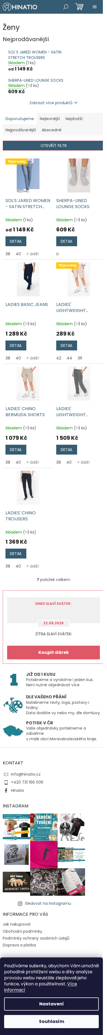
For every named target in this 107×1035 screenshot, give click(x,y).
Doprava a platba (19, 945)
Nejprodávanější (20, 130)
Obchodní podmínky (22, 931)
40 (18, 254)
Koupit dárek (53, 652)
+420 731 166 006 (27, 782)
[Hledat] (65, 6)
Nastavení (51, 1004)
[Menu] (94, 6)
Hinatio (17, 790)
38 (7, 254)
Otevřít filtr (54, 145)
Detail (16, 241)
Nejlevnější (50, 118)
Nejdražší (74, 118)
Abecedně (51, 130)
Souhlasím (51, 1021)
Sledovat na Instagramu (48, 903)
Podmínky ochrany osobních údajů (36, 938)
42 (58, 358)
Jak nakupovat (17, 924)
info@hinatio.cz (26, 774)
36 (80, 358)
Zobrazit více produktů (50, 103)
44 (69, 358)
